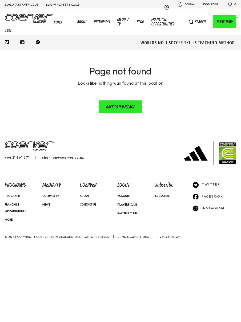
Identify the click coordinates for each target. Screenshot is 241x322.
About (82, 21)
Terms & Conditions (132, 237)
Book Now (225, 22)
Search (200, 22)
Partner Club (127, 213)
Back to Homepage (120, 107)
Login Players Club (62, 4)
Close (230, 21)
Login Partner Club (22, 4)
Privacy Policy (167, 237)
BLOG (140, 21)
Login (189, 4)
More (9, 219)
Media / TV (123, 21)
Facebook (212, 196)
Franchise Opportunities (162, 21)
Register (210, 4)
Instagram (213, 208)
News (46, 204)
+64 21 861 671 (17, 157)
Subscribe (162, 196)
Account (124, 196)
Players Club (127, 204)
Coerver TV (50, 196)
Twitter (210, 184)
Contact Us (88, 204)
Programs (102, 21)
